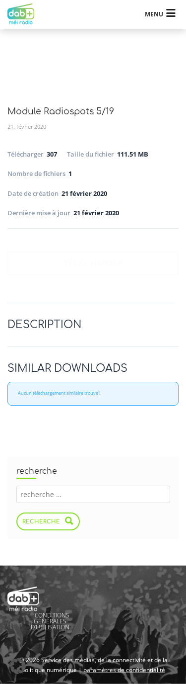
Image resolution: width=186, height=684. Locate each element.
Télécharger (93, 263)
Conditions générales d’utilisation (50, 621)
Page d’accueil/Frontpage (25, 14)
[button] (18, 666)
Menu (154, 14)
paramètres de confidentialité (124, 670)
